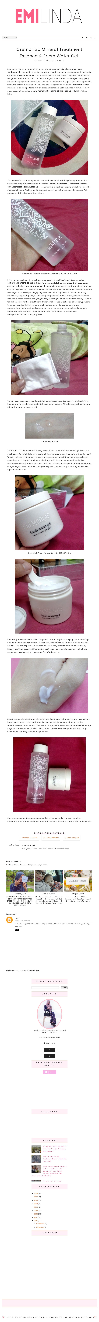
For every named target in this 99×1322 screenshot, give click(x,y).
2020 (36, 1207)
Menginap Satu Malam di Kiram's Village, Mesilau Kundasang (54, 1148)
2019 (36, 1211)
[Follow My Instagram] (49, 1056)
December (40, 1224)
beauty (41, 60)
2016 (36, 1221)
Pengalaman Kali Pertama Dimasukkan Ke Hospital (54, 1158)
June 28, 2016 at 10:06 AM (23, 920)
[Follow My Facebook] (49, 1050)
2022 (36, 1200)
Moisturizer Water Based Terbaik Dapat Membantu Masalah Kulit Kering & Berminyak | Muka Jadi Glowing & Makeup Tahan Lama (49, 900)
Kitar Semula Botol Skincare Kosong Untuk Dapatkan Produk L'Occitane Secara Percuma (78, 899)
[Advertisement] (50, 1091)
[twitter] (87, 37)
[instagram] (91, 37)
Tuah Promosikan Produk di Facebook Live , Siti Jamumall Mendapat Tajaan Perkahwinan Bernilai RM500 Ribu (49, 1171)
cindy (17, 918)
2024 (36, 1193)
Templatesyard (52, 1317)
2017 (36, 1217)
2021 (36, 1204)
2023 (36, 1197)
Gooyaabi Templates (81, 1317)
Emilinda (28, 1317)
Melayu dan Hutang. (52, 1181)
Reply (16, 930)
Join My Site (50, 1043)
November (40, 1227)
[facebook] (82, 37)
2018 (36, 1214)
